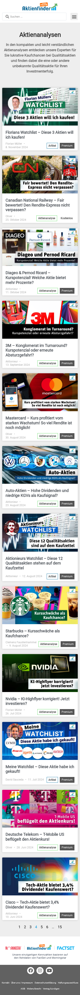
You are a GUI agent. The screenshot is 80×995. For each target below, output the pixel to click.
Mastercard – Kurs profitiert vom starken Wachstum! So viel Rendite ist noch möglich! (39, 423)
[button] (74, 16)
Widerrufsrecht (34, 988)
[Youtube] (49, 970)
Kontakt (5, 982)
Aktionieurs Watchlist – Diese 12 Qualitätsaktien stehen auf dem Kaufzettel (34, 563)
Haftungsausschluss (68, 982)
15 (60, 927)
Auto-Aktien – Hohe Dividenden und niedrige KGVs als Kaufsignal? (37, 493)
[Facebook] (30, 970)
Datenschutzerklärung (45, 982)
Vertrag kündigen (51, 988)
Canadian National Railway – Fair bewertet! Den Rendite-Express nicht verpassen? (38, 205)
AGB (23, 988)
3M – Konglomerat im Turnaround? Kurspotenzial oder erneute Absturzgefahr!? (36, 350)
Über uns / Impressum (22, 982)
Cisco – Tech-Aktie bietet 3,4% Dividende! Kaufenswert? (32, 904)
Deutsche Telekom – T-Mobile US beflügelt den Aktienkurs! (35, 837)
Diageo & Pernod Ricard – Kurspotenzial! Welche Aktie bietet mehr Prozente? (36, 277)
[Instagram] (40, 970)
